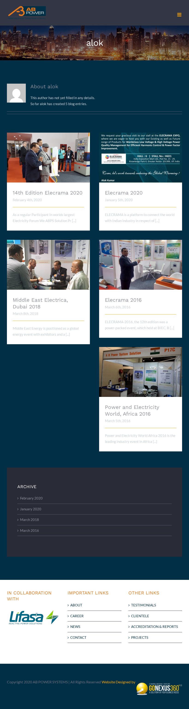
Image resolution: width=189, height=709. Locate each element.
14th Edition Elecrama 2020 (48, 153)
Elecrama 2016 (140, 260)
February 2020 (31, 498)
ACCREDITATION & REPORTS (154, 626)
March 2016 (29, 530)
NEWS (75, 626)
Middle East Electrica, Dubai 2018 (48, 260)
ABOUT (76, 605)
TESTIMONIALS (143, 605)
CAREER (77, 616)
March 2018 (29, 519)
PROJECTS (139, 637)
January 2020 (30, 509)
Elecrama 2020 (140, 153)
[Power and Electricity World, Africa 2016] (140, 372)
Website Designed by (119, 682)
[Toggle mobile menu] (179, 14)
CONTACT (78, 637)
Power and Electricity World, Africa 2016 (140, 365)
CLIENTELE (140, 616)
